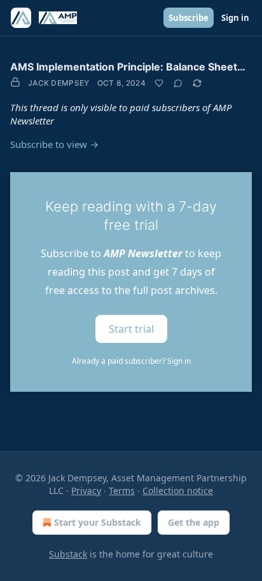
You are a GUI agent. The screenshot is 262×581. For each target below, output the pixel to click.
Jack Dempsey (59, 83)
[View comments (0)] (178, 83)
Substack (68, 554)
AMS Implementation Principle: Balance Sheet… (127, 66)
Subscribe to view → (54, 144)
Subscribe (189, 17)
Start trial (131, 329)
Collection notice (177, 490)
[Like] (159, 83)
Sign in (235, 17)
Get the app (193, 522)
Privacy (86, 490)
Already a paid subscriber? (131, 361)
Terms (122, 490)
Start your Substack (97, 522)
